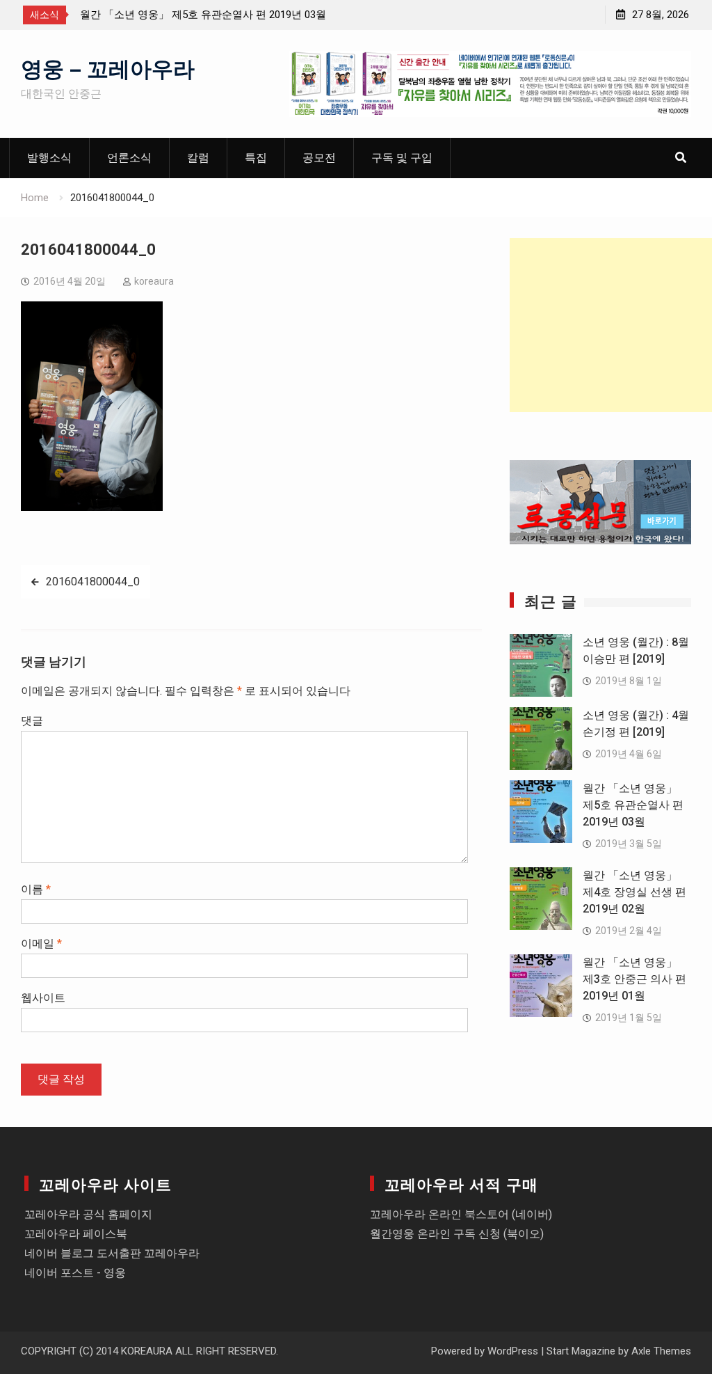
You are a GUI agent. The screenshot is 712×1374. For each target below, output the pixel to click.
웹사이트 (43, 997)
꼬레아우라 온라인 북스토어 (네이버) (461, 1214)
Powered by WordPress (484, 1351)
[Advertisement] (611, 325)
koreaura (154, 281)
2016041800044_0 (93, 581)
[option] (205, 15)
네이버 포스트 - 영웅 (75, 1272)
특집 (256, 157)
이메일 (41, 943)
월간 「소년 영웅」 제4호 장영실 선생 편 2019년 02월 (634, 892)
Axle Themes (661, 1351)
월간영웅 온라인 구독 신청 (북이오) (457, 1233)
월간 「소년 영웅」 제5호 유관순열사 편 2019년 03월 (203, 14)
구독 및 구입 (401, 157)
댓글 (32, 720)
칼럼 (198, 157)
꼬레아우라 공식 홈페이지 (88, 1214)
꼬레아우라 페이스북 (75, 1233)
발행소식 (49, 157)
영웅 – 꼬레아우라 (108, 67)
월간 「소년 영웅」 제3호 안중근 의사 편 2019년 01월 (634, 979)
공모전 (319, 157)
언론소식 (129, 157)
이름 (36, 889)
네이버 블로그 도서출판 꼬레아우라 (112, 1253)
